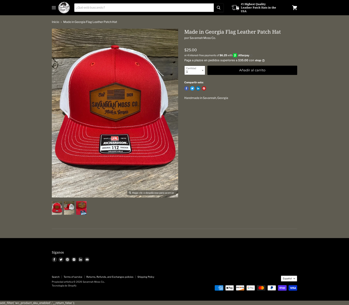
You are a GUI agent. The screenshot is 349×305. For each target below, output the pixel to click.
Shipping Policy (145, 276)
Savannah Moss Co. (203, 38)
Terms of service (73, 276)
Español (287, 278)
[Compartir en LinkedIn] (198, 88)
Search (56, 276)
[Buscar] (219, 7)
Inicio (55, 22)
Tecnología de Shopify (64, 285)
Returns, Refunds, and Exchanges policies (109, 276)
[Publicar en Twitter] (192, 88)
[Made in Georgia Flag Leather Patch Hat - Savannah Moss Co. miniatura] (57, 208)
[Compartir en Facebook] (186, 88)
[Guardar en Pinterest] (204, 88)
